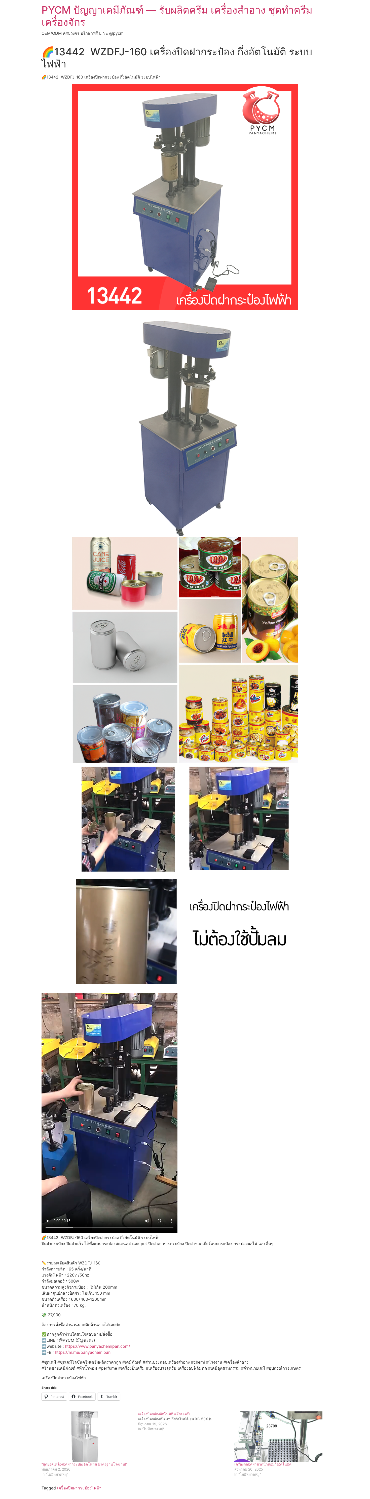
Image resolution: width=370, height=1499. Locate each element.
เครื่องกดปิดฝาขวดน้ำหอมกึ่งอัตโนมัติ (262, 1464)
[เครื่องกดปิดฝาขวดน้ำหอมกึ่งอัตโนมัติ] (280, 1436)
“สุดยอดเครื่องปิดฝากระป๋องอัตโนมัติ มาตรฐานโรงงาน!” (84, 1464)
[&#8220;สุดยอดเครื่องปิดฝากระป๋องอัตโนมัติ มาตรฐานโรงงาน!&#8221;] (87, 1436)
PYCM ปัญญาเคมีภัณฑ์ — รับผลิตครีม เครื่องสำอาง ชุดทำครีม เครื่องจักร (177, 16)
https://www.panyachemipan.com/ (97, 1346)
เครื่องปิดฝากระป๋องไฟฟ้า (79, 1487)
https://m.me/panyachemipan (82, 1352)
